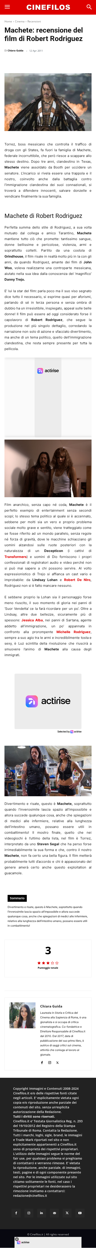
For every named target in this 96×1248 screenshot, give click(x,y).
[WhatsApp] (54, 62)
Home (8, 21)
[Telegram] (75, 62)
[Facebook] (34, 62)
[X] (44, 62)
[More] (87, 62)
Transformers (15, 557)
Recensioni (34, 21)
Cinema (20, 21)
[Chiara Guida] (22, 1034)
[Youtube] (79, 1213)
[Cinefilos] (48, 7)
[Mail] (54, 1213)
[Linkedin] (65, 62)
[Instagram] (49, 1061)
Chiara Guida (15, 50)
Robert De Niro (77, 580)
